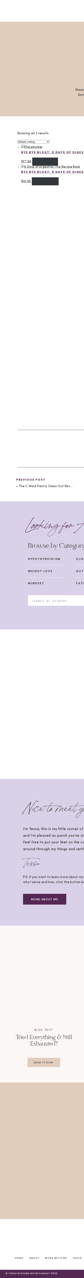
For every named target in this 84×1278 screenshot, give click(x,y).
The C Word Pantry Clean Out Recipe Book (51, 486)
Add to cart (45, 181)
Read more (45, 161)
